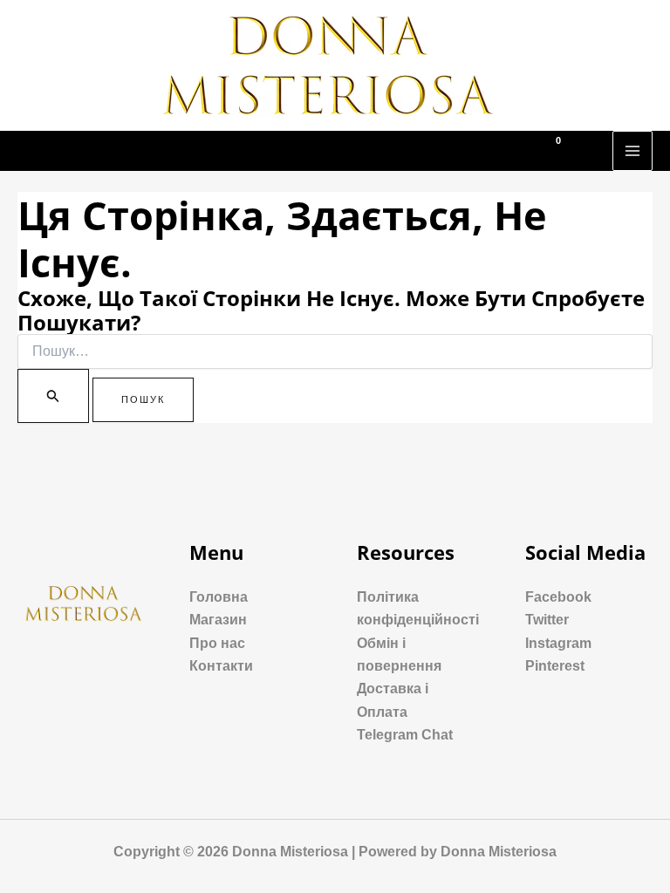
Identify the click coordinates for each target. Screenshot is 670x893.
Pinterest (555, 665)
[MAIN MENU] (632, 151)
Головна (218, 597)
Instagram (558, 643)
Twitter (547, 619)
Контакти (221, 665)
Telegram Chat (405, 734)
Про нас (217, 643)
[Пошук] (53, 396)
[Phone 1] (486, 152)
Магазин (218, 619)
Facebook (558, 597)
